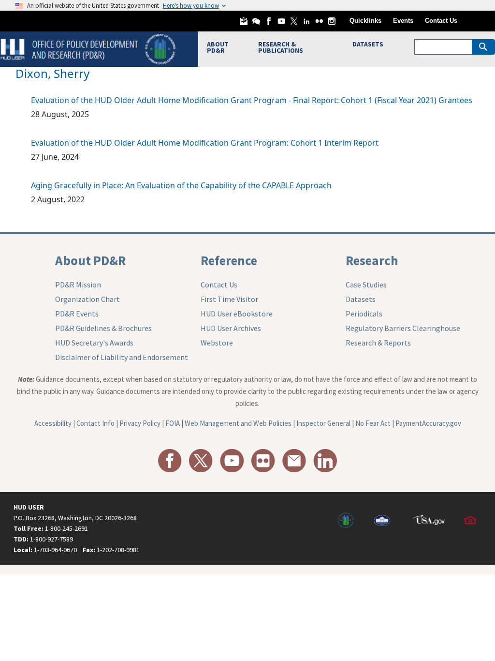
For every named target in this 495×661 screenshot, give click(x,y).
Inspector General (323, 423)
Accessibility (53, 423)
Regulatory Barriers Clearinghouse (403, 328)
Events (403, 20)
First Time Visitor (229, 299)
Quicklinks (365, 20)
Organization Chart (87, 299)
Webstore (217, 342)
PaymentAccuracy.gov (428, 423)
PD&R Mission (78, 284)
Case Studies (366, 284)
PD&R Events (77, 313)
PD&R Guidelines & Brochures (103, 328)
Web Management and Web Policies (238, 423)
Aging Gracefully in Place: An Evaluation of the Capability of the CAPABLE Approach (181, 185)
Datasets (361, 299)
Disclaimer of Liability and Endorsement (121, 357)
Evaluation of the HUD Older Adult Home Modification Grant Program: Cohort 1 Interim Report (205, 142)
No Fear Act (373, 423)
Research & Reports (378, 342)
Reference (229, 260)
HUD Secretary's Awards (94, 342)
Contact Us (441, 20)
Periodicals (364, 313)
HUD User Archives (231, 328)
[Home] (89, 48)
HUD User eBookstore (237, 313)
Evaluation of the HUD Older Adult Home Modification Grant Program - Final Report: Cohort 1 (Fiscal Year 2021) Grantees (251, 100)
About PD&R (90, 260)
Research (372, 260)
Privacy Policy (139, 423)
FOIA (172, 423)
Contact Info (95, 423)
